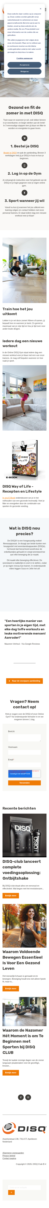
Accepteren (24, 65)
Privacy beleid (9, 1156)
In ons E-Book (9, 498)
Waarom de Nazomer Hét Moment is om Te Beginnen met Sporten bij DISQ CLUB (23, 1041)
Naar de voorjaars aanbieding (26, 681)
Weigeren (24, 71)
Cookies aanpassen (24, 58)
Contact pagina (9, 1158)
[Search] (11, 1192)
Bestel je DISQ (10, 153)
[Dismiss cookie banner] (40, 9)
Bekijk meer (10, 896)
